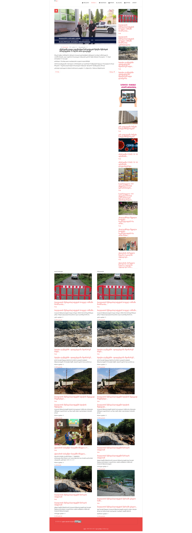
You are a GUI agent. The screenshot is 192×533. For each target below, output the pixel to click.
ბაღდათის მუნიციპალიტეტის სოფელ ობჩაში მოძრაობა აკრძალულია (126, 41)
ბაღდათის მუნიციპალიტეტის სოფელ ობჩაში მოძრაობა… (126, 28)
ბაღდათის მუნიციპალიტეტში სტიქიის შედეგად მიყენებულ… (74, 397)
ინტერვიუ (103, 2)
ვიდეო (134, 2)
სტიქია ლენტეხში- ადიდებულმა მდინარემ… (73, 357)
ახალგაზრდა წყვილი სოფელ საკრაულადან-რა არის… (127, 220)
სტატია (119, 2)
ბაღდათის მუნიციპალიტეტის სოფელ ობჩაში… (74, 310)
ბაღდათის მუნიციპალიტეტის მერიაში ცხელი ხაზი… (116, 499)
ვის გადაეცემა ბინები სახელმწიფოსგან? (127, 127)
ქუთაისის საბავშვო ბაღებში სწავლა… (70, 453)
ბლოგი (127, 2)
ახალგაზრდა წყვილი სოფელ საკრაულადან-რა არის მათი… (127, 232)
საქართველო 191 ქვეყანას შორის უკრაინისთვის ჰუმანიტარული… (126, 197)
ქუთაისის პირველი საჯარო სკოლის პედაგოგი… (126, 255)
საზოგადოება (65, 47)
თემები (93, 2)
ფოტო (112, 2)
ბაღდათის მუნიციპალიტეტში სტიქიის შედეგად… (70, 405)
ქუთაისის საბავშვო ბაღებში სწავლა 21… (71, 447)
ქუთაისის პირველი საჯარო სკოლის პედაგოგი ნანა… (126, 265)
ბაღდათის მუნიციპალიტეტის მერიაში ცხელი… (117, 506)
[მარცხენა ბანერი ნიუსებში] (128, 95)
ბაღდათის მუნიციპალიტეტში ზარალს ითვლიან (70, 495)
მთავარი (86, 2)
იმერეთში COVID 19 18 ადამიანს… (128, 155)
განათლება (58, 465)
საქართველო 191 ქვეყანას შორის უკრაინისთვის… (126, 186)
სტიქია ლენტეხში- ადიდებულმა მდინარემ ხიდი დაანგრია (126, 75)
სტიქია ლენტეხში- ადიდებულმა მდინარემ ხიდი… (126, 64)
